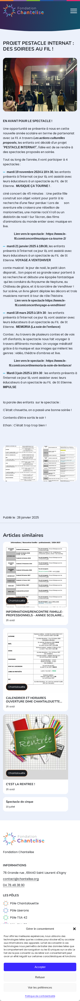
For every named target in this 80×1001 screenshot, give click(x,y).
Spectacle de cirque (19, 802)
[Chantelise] (23, 10)
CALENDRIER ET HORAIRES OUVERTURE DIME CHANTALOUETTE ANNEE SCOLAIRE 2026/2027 (33, 699)
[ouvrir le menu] (73, 11)
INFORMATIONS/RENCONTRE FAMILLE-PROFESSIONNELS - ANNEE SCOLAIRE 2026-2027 (34, 613)
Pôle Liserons (19, 910)
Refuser (40, 977)
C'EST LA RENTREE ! (20, 784)
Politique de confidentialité (40, 996)
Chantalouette (16, 600)
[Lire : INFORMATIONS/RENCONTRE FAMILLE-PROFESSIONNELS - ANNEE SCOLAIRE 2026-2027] (35, 574)
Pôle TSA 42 (18, 917)
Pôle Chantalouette (24, 903)
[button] (74, 929)
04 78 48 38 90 (14, 885)
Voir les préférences (40, 987)
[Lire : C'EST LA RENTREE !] (35, 747)
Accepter (40, 967)
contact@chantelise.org (21, 879)
